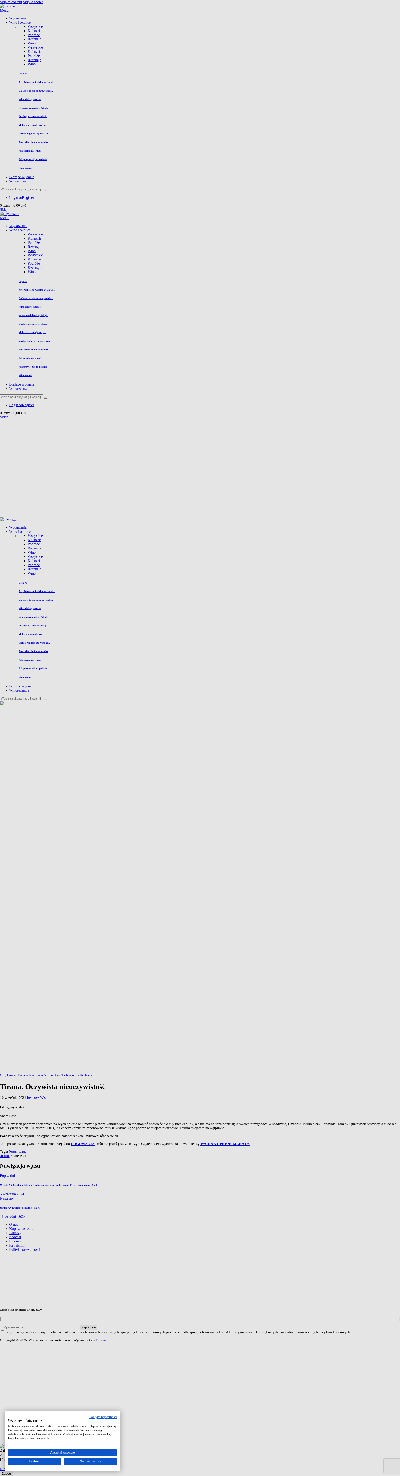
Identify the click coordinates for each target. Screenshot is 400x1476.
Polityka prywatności (103, 1417)
